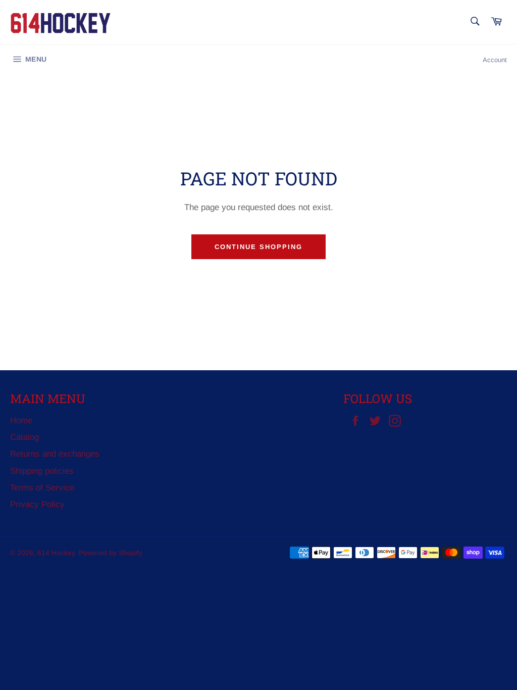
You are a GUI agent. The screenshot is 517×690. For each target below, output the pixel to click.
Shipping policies (42, 471)
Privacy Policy (37, 504)
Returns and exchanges (54, 454)
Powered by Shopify (110, 553)
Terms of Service (42, 487)
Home (21, 420)
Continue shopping (258, 247)
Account (495, 60)
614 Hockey (56, 553)
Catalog (24, 437)
